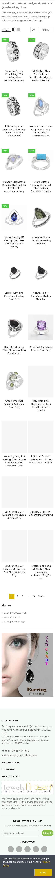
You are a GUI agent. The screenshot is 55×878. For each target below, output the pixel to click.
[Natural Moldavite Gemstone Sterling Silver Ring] (40, 218)
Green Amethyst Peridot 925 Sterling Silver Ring (14, 404)
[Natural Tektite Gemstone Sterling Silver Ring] (40, 273)
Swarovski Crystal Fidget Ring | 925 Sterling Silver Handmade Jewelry (14, 76)
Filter (5, 29)
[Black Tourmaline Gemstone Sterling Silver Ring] (14, 273)
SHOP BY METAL (12, 617)
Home (6, 605)
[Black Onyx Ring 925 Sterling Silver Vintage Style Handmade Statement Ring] (14, 437)
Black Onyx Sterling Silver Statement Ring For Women (14, 350)
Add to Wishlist (19, 47)
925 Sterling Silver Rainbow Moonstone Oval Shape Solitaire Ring (14, 570)
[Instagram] (44, 849)
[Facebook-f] (11, 849)
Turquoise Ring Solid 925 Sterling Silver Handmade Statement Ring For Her (40, 572)
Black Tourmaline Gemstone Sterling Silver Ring (14, 296)
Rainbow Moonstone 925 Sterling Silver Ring (41, 513)
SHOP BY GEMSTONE (14, 622)
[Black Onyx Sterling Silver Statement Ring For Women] (14, 327)
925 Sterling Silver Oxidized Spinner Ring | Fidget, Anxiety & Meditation (14, 131)
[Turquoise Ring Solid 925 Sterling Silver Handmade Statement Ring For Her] (40, 546)
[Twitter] (19, 849)
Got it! (43, 872)
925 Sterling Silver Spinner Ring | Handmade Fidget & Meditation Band (41, 76)
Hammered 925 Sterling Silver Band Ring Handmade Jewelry (41, 405)
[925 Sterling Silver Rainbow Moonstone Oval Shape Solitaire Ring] (14, 546)
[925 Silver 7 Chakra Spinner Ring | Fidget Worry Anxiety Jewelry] (40, 437)
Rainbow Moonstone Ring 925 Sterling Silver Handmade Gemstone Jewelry (14, 186)
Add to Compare (19, 41)
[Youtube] (27, 849)
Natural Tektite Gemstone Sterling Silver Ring (41, 296)
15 (34, 596)
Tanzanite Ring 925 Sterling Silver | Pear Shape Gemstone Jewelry (14, 242)
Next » (41, 596)
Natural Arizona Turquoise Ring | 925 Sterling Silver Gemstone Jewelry (40, 186)
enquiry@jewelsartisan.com (22, 755)
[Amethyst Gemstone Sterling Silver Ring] (40, 327)
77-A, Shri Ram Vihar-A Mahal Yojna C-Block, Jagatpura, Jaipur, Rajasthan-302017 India (25, 740)
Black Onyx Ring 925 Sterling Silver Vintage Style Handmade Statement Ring (14, 461)
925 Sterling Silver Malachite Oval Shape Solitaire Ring (14, 515)
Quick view (19, 53)
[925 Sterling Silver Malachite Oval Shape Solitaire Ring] (14, 492)
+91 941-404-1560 (19, 750)
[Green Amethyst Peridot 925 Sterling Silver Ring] (14, 381)
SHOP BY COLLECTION (15, 612)
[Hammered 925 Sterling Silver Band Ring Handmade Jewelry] (40, 381)
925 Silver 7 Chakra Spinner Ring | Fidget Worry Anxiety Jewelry (41, 459)
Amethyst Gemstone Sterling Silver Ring (41, 348)
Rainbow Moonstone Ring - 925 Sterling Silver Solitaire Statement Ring (41, 131)
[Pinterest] (36, 849)
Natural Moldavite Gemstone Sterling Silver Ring (41, 240)
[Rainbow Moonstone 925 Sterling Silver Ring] (40, 492)
